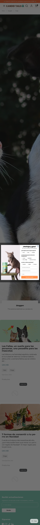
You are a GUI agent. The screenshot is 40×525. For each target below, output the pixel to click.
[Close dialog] (38, 246)
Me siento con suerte (29, 277)
